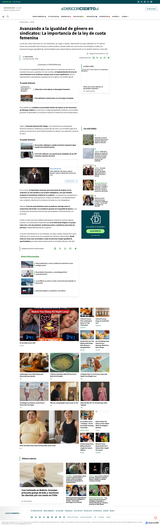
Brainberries (55, 169)
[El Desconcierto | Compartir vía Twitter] (97, 58)
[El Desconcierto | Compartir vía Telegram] (108, 58)
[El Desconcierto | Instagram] (144, 2)
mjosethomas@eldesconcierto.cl (129, 522)
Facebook (32, 517)
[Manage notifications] (155, 517)
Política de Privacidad (72, 517)
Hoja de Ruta (78, 16)
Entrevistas (103, 16)
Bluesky (64, 517)
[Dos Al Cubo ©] (152, 524)
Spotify (52, 517)
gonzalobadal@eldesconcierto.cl (23, 523)
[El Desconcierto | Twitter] (141, 2)
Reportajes (91, 16)
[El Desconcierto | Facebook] (138, 2)
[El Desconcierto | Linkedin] (151, 2)
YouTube (44, 517)
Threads (60, 517)
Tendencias (65, 16)
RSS (95, 517)
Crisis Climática (16, 2)
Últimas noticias (36, 511)
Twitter (36, 517)
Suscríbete (95, 231)
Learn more (70, 181)
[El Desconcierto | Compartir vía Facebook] (93, 58)
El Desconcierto (24, 22)
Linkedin (48, 517)
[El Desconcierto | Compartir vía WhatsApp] (101, 58)
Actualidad (52, 16)
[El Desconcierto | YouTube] (148, 2)
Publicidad (101, 517)
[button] (151, 9)
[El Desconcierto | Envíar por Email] (105, 58)
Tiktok (56, 517)
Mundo (124, 16)
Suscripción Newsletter (86, 517)
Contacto (108, 517)
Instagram (40, 517)
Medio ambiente (39, 16)
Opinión (115, 16)
